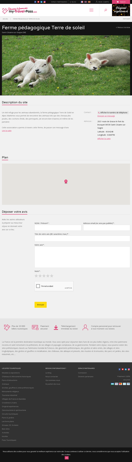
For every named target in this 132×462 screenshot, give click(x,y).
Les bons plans (8, 421)
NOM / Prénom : (42, 223)
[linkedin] (41, 2)
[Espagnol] (89, 2)
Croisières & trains (9, 403)
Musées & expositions (11, 373)
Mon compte (103, 2)
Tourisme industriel (9, 395)
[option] (66, 65)
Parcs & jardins (8, 418)
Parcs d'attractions (9, 380)
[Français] (82, 2)
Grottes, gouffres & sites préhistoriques (18, 388)
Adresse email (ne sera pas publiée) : (99, 223)
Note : (38, 271)
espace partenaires (59, 2)
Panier (123, 2)
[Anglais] (85, 2)
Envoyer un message (106, 116)
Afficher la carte (104, 138)
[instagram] (44, 2)
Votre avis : (40, 245)
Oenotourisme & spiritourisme (14, 410)
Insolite (5, 436)
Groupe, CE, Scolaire (10, 425)
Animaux (5, 384)
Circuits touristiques (10, 414)
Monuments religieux (10, 392)
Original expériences (10, 407)
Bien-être (6, 429)
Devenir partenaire (85, 377)
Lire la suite (6, 130)
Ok (67, 458)
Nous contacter (52, 377)
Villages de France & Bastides (14, 399)
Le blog (73, 2)
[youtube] (38, 2)
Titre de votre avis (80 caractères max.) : (52, 234)
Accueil (5, 19)
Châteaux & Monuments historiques (16, 377)
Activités (5, 433)
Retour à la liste (124, 27)
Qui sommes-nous (53, 380)
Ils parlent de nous (53, 384)
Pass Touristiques (9, 440)
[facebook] (35, 2)
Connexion (82, 373)
